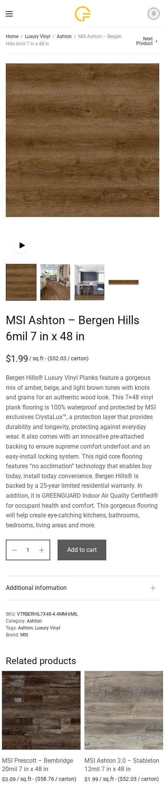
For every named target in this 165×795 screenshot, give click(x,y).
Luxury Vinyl (37, 36)
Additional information (36, 587)
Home (12, 36)
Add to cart (82, 549)
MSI (24, 635)
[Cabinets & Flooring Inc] (82, 14)
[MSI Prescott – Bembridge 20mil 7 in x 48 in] (41, 710)
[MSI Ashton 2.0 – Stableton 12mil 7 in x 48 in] (123, 710)
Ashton (64, 36)
